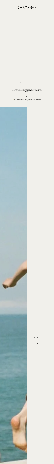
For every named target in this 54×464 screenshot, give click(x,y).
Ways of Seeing (35, 343)
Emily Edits (34, 342)
